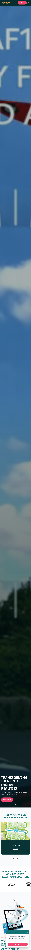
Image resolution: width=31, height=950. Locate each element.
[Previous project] (13, 858)
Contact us (22, 3)
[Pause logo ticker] (29, 883)
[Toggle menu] (28, 2)
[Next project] (17, 858)
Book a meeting (17, 944)
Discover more (7, 799)
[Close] (27, 932)
